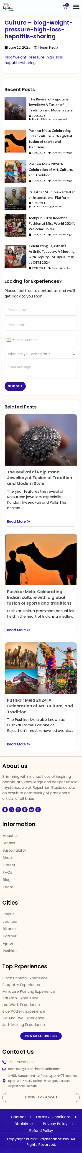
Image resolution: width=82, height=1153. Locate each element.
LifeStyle (46, 119)
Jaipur (8, 914)
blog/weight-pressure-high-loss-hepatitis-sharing (35, 60)
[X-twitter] (11, 809)
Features (58, 206)
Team (8, 887)
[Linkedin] (25, 809)
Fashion (36, 119)
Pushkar (10, 950)
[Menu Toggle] (76, 6)
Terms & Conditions (53, 1117)
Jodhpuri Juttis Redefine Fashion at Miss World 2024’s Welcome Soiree (52, 223)
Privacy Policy (55, 1123)
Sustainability (14, 850)
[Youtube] (31, 809)
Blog (6, 879)
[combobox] (10, 340)
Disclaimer (23, 1123)
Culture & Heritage (62, 152)
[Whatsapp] (38, 809)
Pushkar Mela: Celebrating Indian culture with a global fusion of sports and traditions (39, 597)
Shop (7, 857)
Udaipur (10, 936)
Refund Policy (41, 1130)
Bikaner (9, 928)
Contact (18, 1117)
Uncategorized (59, 119)
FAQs (7, 872)
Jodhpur (10, 921)
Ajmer (8, 943)
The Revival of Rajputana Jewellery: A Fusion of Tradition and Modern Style (51, 104)
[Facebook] (5, 809)
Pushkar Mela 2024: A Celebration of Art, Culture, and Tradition (51, 169)
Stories (9, 843)
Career (9, 865)
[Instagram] (18, 809)
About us (10, 835)
